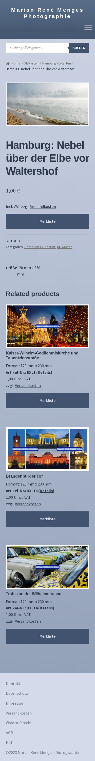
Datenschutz (17, 693)
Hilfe (10, 742)
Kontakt (13, 683)
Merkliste (47, 221)
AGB (9, 732)
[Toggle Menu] (88, 27)
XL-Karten (31, 63)
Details (44, 372)
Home (16, 63)
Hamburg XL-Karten (56, 63)
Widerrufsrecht (19, 722)
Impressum (16, 703)
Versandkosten (43, 206)
